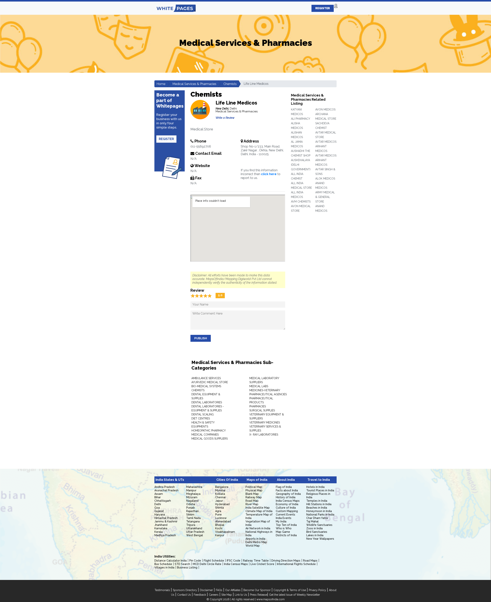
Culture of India (286, 507)
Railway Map (254, 497)
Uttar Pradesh (195, 531)
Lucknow (221, 518)
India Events (283, 518)
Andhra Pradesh (164, 486)
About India (286, 480)
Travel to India (318, 480)
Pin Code (195, 560)
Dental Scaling (202, 414)
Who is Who (284, 528)
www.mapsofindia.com (270, 599)
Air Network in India (258, 528)
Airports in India (255, 538)
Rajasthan (192, 511)
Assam (158, 493)
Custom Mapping (287, 511)
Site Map (226, 594)
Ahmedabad (223, 521)
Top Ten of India (286, 524)
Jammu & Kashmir (165, 521)
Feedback (200, 594)
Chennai (220, 497)
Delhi (157, 504)
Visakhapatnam (225, 531)
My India (281, 521)
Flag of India (284, 486)
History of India (285, 497)
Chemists (230, 84)
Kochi (218, 528)
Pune (218, 514)
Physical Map (254, 490)
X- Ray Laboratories (263, 434)
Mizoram (191, 497)
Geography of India (288, 493)
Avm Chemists (301, 201)
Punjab (190, 507)
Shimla (219, 507)
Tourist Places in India (320, 490)
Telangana (193, 521)
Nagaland (192, 500)
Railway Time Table (256, 560)
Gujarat (159, 511)
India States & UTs (170, 480)
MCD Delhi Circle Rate (207, 564)
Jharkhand (160, 524)
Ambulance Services (206, 378)
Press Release (258, 594)
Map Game (283, 531)
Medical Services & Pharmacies (194, 84)
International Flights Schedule (296, 564)
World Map (253, 545)
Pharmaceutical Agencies (268, 394)
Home (161, 84)
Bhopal (219, 524)
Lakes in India (314, 535)
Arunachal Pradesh (166, 490)
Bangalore (221, 486)
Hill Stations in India (318, 504)
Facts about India (287, 490)
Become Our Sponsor (257, 590)
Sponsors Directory (185, 590)
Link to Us (241, 594)
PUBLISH (200, 338)
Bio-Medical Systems (206, 386)
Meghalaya (193, 493)
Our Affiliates (233, 590)
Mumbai (220, 490)
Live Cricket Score (262, 564)
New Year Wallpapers (320, 538)
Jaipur (219, 500)
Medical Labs (258, 386)
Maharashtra (194, 486)
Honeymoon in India (319, 511)
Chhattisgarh (162, 500)
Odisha (190, 504)
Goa (157, 507)
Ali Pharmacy (300, 118)
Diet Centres (200, 418)
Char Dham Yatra (317, 518)
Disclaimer (206, 590)
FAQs (219, 590)
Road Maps (310, 560)
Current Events (285, 514)
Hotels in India (315, 486)
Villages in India (164, 567)
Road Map (252, 500)
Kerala (158, 531)
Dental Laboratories (206, 402)
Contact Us (184, 594)
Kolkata (220, 493)
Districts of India (286, 535)
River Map (252, 504)
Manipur (191, 490)
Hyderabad (222, 504)
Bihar (157, 497)
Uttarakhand (194, 528)
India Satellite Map (258, 507)
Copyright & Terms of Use (290, 590)
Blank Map (252, 493)
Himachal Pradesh (166, 518)
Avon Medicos (325, 109)
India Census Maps (288, 500)
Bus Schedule (163, 564)
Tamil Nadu (193, 518)
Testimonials (162, 590)
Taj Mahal (312, 521)
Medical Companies (205, 434)
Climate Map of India (259, 511)
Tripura (190, 524)
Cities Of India (227, 480)
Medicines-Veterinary (264, 390)
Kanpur (219, 535)
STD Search (182, 564)
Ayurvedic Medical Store (209, 382)
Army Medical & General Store (325, 197)
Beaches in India (316, 507)
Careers (213, 594)
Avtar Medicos (325, 141)
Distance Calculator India (170, 560)
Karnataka (160, 528)
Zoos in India (314, 528)
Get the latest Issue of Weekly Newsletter (294, 594)
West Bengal (194, 535)
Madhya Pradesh (165, 535)
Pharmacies (257, 406)
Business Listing (187, 567)
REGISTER (322, 8)
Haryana (159, 514)
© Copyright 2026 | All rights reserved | (231, 599)
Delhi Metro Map (256, 542)
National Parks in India (320, 514)
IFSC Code (233, 560)
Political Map (254, 486)
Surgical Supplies (262, 410)
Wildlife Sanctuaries (319, 524)
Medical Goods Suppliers (209, 438)
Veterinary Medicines (264, 422)
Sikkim (190, 514)
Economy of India (287, 504)
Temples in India (316, 500)
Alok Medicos (325, 178)
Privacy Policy (317, 590)
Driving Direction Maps (285, 560)
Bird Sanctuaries (316, 531)
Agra (218, 511)
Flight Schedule (214, 560)
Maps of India (257, 480)
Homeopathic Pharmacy (208, 430)
